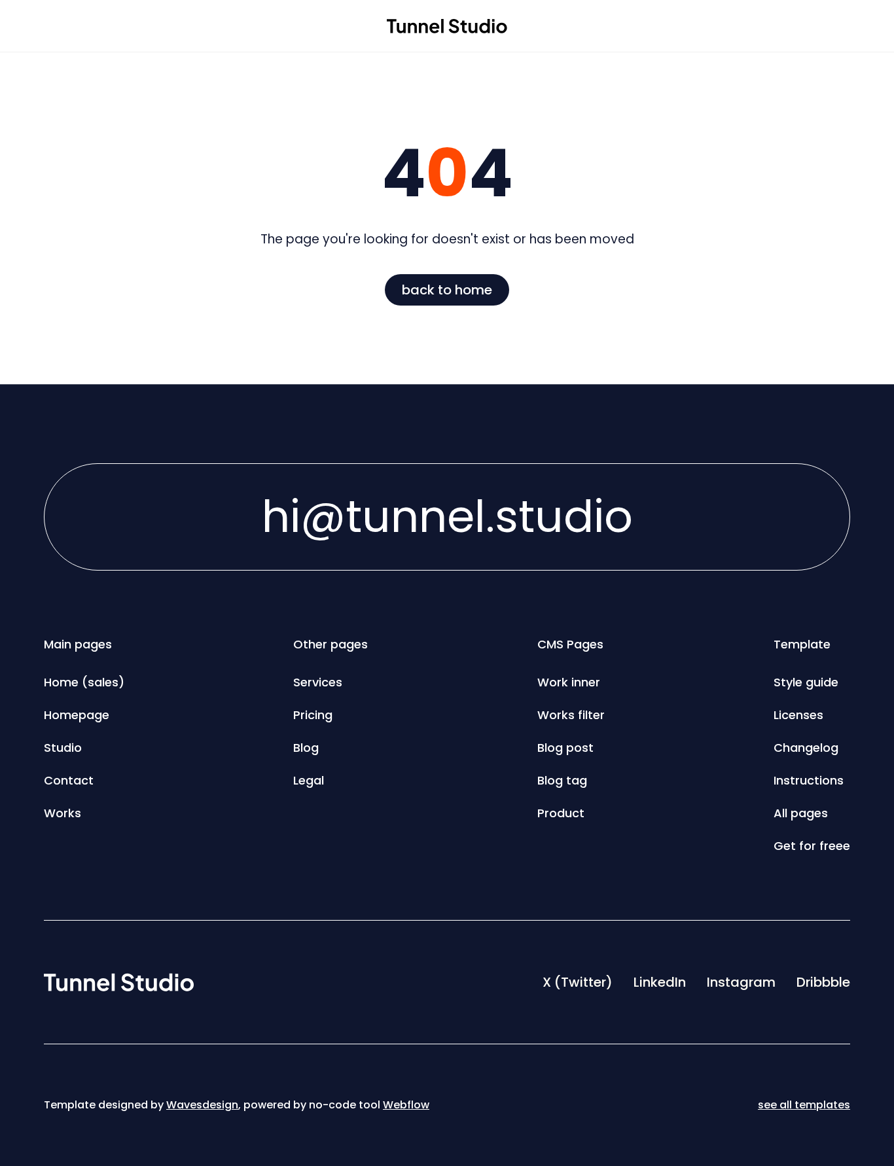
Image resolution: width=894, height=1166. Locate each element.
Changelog (806, 747)
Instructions (809, 780)
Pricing (312, 715)
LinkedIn (660, 982)
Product (560, 813)
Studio (63, 747)
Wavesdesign (202, 1104)
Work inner (568, 682)
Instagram (741, 982)
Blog (306, 747)
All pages (801, 813)
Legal (308, 780)
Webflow (406, 1104)
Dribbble (823, 982)
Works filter (571, 715)
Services (317, 682)
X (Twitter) (578, 982)
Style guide (806, 682)
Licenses (798, 715)
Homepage (76, 715)
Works (62, 813)
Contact (69, 780)
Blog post (565, 747)
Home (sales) (84, 682)
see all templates (804, 1104)
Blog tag (562, 780)
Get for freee (812, 846)
